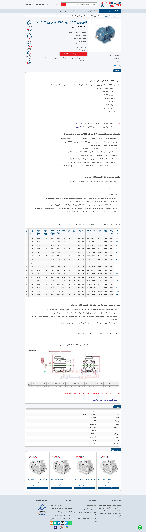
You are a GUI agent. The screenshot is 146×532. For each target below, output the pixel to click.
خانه (119, 16)
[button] (91, 22)
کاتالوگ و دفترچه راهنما (91, 11)
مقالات (72, 11)
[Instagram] (62, 523)
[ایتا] (51, 523)
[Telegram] (66, 523)
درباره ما (61, 11)
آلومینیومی (114, 62)
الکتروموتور (114, 16)
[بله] (55, 523)
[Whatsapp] (70, 523)
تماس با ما (53, 11)
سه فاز (110, 62)
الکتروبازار (67, 11)
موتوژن (116, 65)
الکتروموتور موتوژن (105, 16)
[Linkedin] (58, 523)
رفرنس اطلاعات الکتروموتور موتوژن (105, 400)
